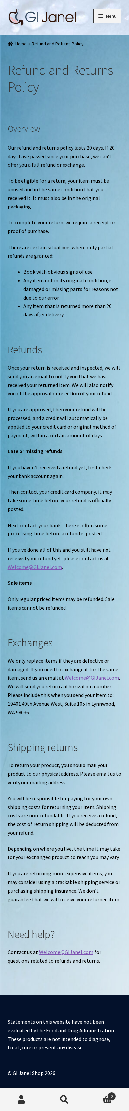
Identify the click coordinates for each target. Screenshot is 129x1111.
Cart (99, 1094)
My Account (21, 1099)
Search (64, 1099)
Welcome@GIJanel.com (35, 567)
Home (21, 44)
